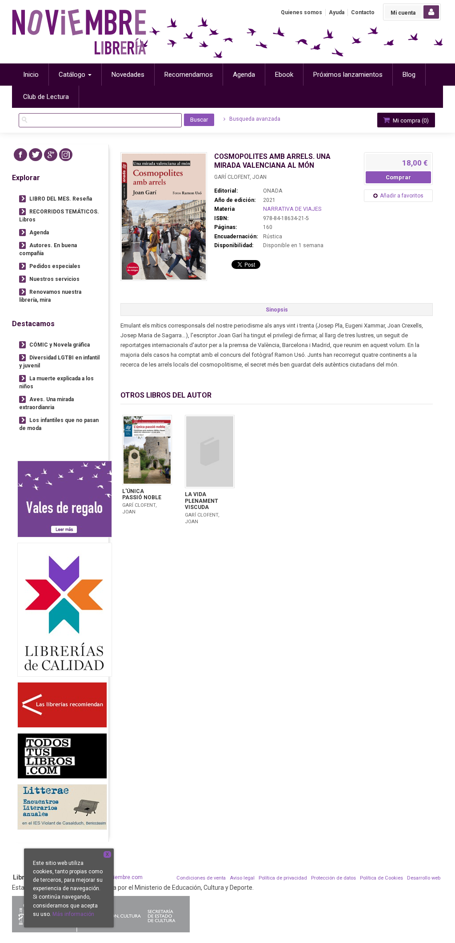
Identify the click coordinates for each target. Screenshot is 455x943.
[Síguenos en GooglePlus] (50, 154)
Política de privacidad (283, 878)
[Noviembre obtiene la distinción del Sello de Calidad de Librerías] (64, 609)
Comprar (398, 177)
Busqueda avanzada (254, 119)
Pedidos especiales (54, 266)
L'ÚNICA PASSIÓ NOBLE (141, 494)
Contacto (363, 12)
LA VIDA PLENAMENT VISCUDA (201, 500)
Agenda (39, 232)
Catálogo (73, 75)
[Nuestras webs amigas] (62, 705)
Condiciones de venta (201, 878)
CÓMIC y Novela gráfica (59, 345)
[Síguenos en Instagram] (65, 154)
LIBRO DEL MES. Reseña (60, 199)
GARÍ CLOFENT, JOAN (240, 177)
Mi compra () (410, 120)
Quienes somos (301, 12)
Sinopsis (277, 310)
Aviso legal (242, 878)
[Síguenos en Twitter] (35, 154)
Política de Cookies (381, 878)
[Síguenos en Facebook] (20, 154)
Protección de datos (333, 878)
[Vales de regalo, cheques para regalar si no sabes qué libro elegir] (64, 499)
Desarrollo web (423, 878)
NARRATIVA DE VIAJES (292, 209)
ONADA (273, 191)
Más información (73, 914)
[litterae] (62, 807)
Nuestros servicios (54, 279)
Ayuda (336, 12)
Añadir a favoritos (401, 196)
